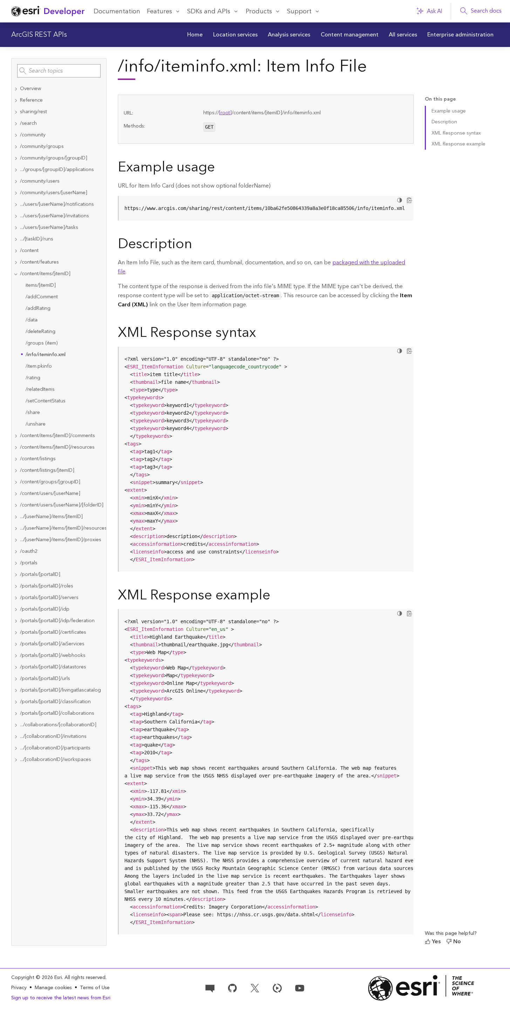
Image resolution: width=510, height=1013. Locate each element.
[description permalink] (197, 245)
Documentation (117, 11)
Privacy (19, 988)
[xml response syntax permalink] (261, 334)
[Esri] (421, 988)
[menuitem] (195, 34)
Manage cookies (53, 988)
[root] (225, 113)
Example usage (448, 111)
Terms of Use (95, 988)
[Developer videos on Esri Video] (277, 987)
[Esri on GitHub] (232, 987)
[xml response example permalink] (275, 596)
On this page (440, 99)
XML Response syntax (456, 133)
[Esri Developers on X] (254, 987)
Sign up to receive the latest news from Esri (60, 998)
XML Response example (458, 144)
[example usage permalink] (220, 168)
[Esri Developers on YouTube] (299, 987)
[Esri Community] (210, 987)
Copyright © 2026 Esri (36, 977)
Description (444, 122)
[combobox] (59, 70)
